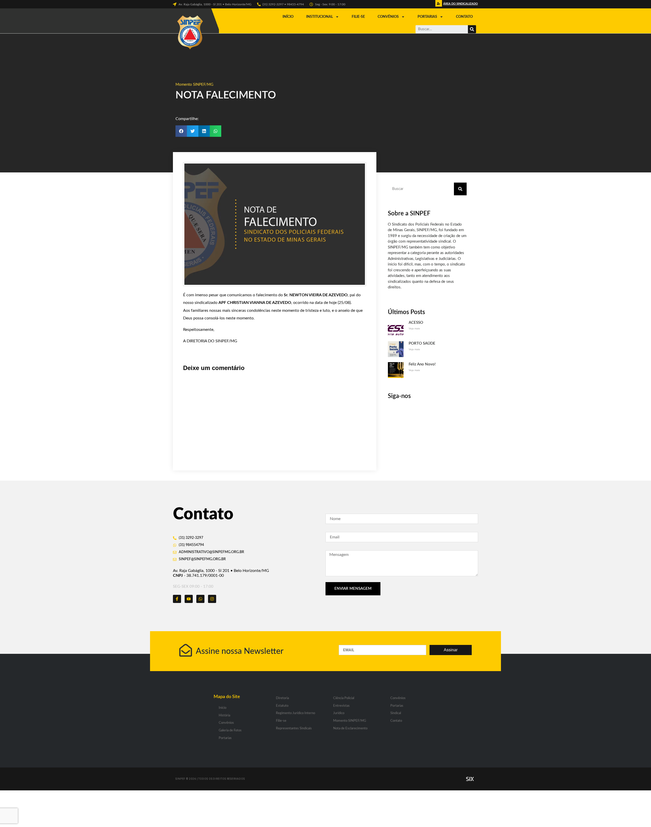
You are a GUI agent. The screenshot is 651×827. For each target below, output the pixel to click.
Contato (464, 17)
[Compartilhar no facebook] (181, 131)
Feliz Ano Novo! (422, 364)
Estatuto (282, 705)
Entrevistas (341, 705)
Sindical (395, 713)
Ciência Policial (343, 698)
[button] (460, 5)
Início (288, 17)
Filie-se (358, 17)
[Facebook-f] (177, 599)
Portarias (427, 17)
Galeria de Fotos (230, 730)
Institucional (319, 17)
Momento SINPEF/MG (194, 84)
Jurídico (338, 713)
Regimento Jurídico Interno (295, 713)
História (224, 715)
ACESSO (416, 322)
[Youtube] (189, 599)
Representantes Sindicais (294, 728)
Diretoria (282, 698)
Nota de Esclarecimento (350, 728)
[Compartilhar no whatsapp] (215, 131)
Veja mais (414, 328)
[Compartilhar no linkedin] (204, 131)
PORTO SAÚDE (422, 343)
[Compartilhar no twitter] (192, 131)
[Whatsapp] (200, 599)
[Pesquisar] (472, 29)
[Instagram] (212, 599)
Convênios (388, 17)
